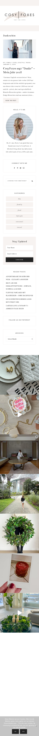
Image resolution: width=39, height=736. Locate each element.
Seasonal (19, 221)
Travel (28, 62)
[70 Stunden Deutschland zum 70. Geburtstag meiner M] (19, 573)
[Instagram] (21, 168)
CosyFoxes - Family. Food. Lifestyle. (19, 15)
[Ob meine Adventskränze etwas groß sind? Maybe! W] (19, 533)
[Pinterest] (18, 168)
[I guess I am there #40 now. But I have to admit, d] (19, 375)
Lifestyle (21, 62)
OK (15, 731)
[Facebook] (15, 168)
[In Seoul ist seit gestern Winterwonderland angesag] (19, 613)
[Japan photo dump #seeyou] (19, 454)
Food (15, 62)
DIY (4, 62)
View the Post (10, 100)
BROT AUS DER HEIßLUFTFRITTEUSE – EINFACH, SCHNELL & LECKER (18, 286)
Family (9, 62)
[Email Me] (24, 168)
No (23, 731)
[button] (19, 3)
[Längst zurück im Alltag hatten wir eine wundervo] (19, 494)
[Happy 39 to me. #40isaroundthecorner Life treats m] (19, 414)
